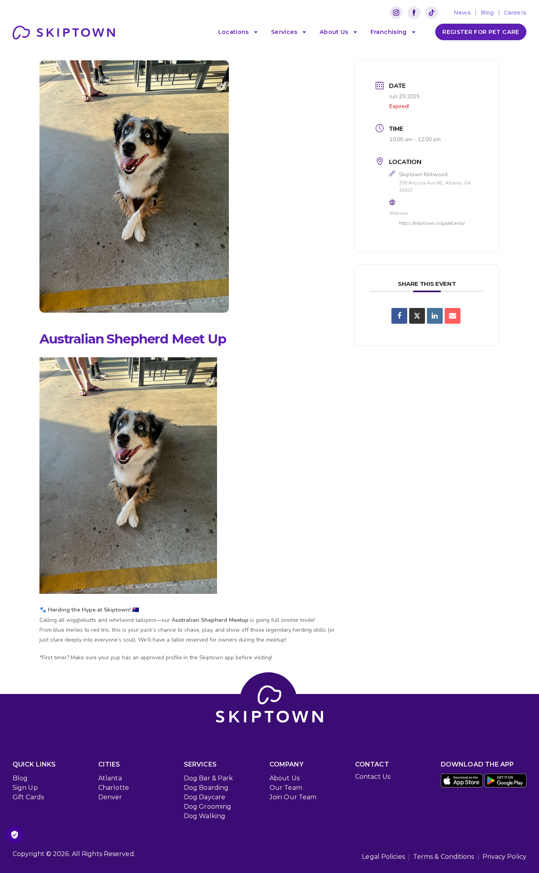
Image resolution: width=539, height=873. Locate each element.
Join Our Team (293, 797)
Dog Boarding (206, 787)
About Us (334, 31)
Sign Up (25, 787)
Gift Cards (28, 797)
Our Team (286, 787)
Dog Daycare (204, 797)
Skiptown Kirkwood (423, 174)
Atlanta (110, 778)
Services (284, 31)
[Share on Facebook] (399, 316)
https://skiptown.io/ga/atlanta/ (432, 223)
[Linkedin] (435, 316)
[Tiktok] (431, 12)
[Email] (452, 316)
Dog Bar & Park (208, 778)
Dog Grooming (207, 806)
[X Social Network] (417, 316)
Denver (110, 797)
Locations (233, 31)
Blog (20, 778)
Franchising (389, 31)
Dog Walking (204, 816)
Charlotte (113, 787)
